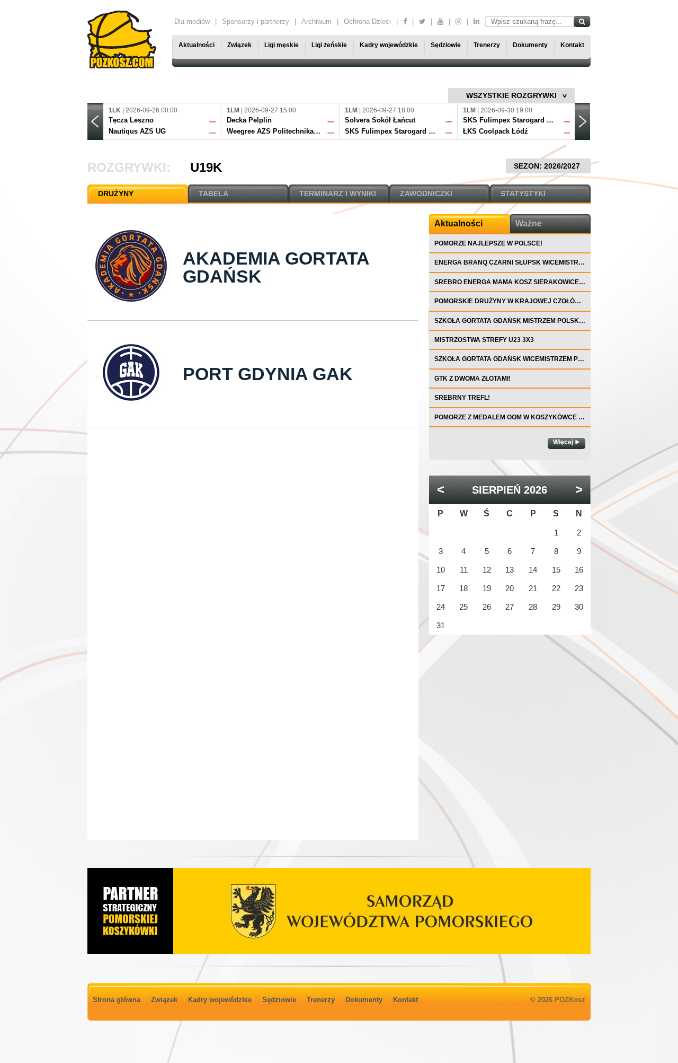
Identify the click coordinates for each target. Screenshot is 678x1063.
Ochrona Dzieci (367, 21)
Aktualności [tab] (458, 223)
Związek (239, 45)
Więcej (563, 442)
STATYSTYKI (523, 193)
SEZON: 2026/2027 (548, 166)
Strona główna (116, 1000)
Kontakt (572, 45)
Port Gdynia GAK (268, 374)
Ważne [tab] (528, 223)
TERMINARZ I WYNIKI (337, 193)
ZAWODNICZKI (426, 193)
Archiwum (316, 21)
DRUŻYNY (115, 193)
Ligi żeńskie (329, 45)
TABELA (213, 193)
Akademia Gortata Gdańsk (276, 267)
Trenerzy (487, 45)
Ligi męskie (281, 45)
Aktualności (197, 45)
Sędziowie (446, 45)
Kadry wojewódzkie (389, 45)
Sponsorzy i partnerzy (255, 21)
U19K (206, 167)
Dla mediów (192, 21)
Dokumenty (530, 45)
